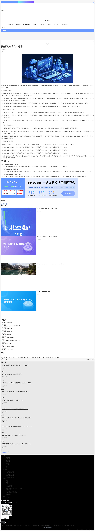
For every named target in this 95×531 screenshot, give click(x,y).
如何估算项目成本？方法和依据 (43, 291)
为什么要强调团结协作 (6, 334)
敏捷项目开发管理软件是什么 (8, 337)
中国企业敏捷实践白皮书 (11, 492)
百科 (2, 51)
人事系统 (42, 525)
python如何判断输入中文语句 (8, 346)
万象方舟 (37, 525)
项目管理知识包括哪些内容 (7, 331)
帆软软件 (48, 525)
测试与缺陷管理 (26, 24)
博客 (7, 480)
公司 (4, 496)
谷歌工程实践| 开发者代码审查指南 (14, 488)
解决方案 (56, 24)
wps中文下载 (21, 525)
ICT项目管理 (23, 357)
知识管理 (35, 24)
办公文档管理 (31, 357)
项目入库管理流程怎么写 (7, 328)
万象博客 (33, 525)
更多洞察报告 (9, 494)
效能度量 (42, 24)
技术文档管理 (11, 357)
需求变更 (6, 357)
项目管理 (18, 24)
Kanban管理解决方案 (10, 472)
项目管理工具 (71, 525)
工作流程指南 (9, 489)
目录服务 (8, 468)
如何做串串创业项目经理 (7, 322)
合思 (45, 525)
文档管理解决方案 (10, 474)
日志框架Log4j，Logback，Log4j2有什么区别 (11, 325)
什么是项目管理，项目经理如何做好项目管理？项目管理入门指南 (50, 264)
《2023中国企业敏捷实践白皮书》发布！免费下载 (47, 208)
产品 (4, 455)
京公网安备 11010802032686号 (80, 529)
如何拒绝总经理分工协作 (7, 343)
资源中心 (5, 478)
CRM (15, 525)
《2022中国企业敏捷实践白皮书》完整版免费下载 (47, 236)
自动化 (7, 466)
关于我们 (8, 497)
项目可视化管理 (55, 357)
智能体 (56, 525)
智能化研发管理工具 (63, 525)
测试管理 (8, 461)
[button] (47, 21)
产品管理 (8, 457)
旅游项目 (47, 357)
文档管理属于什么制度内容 (7, 349)
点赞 (3, 200)
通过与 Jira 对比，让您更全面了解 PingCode (9, 0)
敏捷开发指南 (11, 485)
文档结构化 (17, 357)
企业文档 (37, 357)
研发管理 (48, 24)
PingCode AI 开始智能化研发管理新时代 (26, 0)
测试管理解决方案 (10, 475)
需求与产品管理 (10, 24)
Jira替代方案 (65, 24)
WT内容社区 (28, 525)
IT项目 (2, 357)
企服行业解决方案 (10, 477)
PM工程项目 (42, 357)
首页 (3, 24)
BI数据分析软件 (9, 525)
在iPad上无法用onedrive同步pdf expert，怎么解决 (11, 340)
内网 (27, 357)
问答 (7, 483)
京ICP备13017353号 (70, 529)
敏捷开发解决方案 (10, 471)
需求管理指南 (9, 486)
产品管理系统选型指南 (11, 491)
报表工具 (53, 525)
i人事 (17, 525)
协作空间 (8, 464)
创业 (51, 357)
